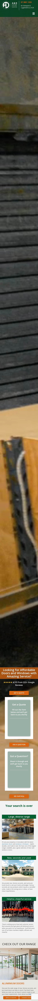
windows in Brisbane (22, 844)
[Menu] (33, 13)
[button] (19, 693)
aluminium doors (7, 844)
